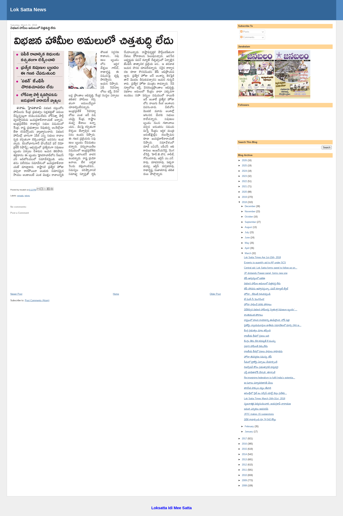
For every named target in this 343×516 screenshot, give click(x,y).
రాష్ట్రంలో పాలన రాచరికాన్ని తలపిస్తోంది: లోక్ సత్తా (267, 320)
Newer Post (16, 294)
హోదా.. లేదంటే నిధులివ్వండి (257, 294)
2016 (245, 443)
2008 (245, 485)
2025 (245, 165)
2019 (245, 197)
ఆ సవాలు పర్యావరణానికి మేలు (258, 382)
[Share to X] (45, 189)
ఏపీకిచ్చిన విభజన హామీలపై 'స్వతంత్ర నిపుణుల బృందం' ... (270, 309)
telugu (27, 196)
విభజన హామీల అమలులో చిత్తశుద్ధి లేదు (33, 27)
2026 (245, 160)
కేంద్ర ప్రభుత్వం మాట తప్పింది (257, 330)
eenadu (20, 196)
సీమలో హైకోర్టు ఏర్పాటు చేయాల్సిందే (260, 362)
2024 (245, 171)
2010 (245, 475)
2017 (245, 438)
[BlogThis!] (41, 189)
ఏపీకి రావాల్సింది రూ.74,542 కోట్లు (260, 419)
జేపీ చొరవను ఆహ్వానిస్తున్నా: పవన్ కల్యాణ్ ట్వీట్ (266, 288)
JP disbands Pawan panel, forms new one (265, 273)
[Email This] (38, 189)
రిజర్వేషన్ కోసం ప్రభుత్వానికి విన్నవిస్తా (261, 367)
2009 (245, 480)
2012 (245, 464)
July (247, 232)
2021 (245, 186)
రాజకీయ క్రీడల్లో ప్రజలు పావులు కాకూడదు (263, 351)
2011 (245, 469)
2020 (245, 191)
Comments (248, 37)
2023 (245, 176)
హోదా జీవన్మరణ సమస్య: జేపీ (258, 356)
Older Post (215, 294)
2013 (245, 459)
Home (116, 294)
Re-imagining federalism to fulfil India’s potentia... (269, 377)
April (247, 248)
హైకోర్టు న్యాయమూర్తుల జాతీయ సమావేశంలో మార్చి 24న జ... (272, 325)
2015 (245, 449)
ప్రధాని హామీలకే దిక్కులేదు (256, 346)
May (247, 243)
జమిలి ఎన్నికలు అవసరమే (256, 409)
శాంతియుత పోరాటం (253, 315)
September (251, 222)
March (248, 253)
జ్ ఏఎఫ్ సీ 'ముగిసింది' (254, 299)
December (250, 206)
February (250, 426)
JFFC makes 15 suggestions (259, 414)
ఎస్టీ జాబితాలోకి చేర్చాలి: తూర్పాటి (259, 372)
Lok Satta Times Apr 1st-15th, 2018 (262, 257)
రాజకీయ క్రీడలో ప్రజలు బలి (256, 335)
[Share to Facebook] (48, 189)
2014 (245, 454)
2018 (245, 202)
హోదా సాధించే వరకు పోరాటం (258, 304)
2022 (245, 181)
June (247, 237)
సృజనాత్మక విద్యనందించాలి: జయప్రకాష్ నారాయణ (267, 403)
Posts (245, 31)
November (250, 211)
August (249, 227)
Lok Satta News (28, 9)
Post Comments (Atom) (37, 300)
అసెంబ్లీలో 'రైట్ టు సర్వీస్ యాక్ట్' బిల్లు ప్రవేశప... (265, 393)
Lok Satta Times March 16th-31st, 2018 (264, 398)
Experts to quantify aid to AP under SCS (265, 262)
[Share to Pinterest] (52, 189)
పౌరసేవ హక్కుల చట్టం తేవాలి (257, 388)
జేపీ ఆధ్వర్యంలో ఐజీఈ (254, 278)
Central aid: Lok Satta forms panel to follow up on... (270, 267)
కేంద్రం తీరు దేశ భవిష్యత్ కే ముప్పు (260, 341)
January (249, 431)
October (249, 216)
